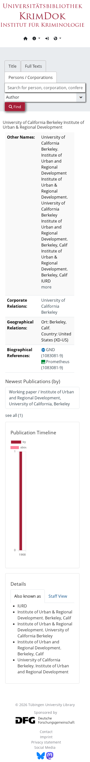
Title (12, 66)
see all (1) (14, 415)
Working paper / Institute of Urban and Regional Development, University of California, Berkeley (41, 398)
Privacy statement (46, 742)
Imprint (46, 737)
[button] (36, 38)
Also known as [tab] (27, 596)
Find (16, 106)
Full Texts (33, 66)
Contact (46, 731)
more (46, 287)
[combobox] (45, 87)
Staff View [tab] (57, 596)
